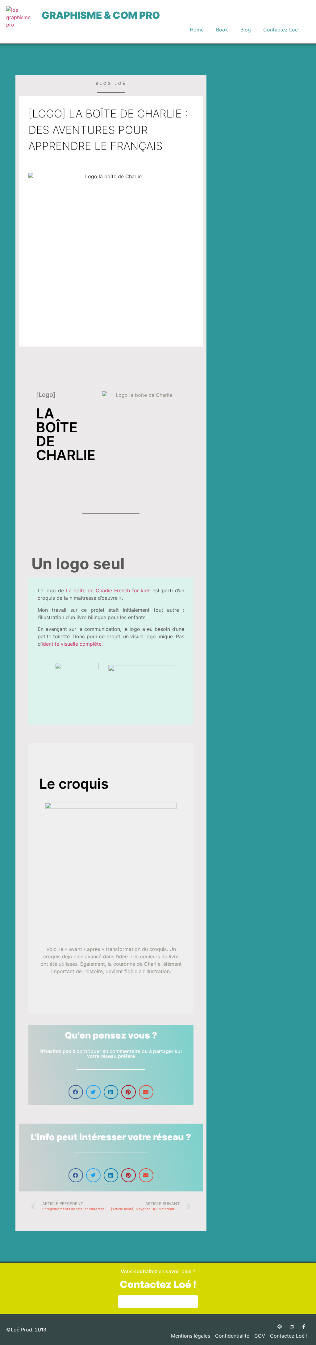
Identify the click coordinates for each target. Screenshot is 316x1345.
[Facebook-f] (303, 1326)
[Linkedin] (291, 1326)
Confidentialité (232, 1336)
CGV (259, 1336)
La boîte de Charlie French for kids (108, 590)
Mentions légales (190, 1336)
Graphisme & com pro (101, 15)
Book (222, 30)
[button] (76, 1092)
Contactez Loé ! (282, 30)
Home (197, 30)
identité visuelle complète (72, 644)
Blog (245, 30)
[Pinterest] (279, 1326)
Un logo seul (78, 563)
